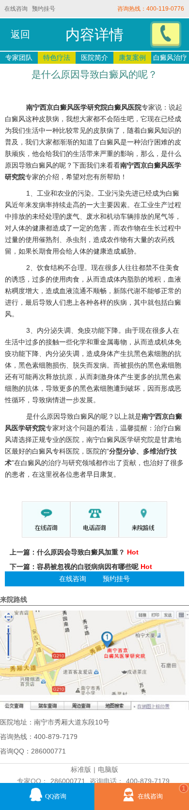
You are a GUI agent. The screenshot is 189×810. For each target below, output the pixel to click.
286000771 (67, 781)
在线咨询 (16, 8)
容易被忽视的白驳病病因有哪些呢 (88, 566)
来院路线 (13, 599)
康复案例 (132, 57)
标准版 (81, 769)
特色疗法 (56, 57)
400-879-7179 (148, 781)
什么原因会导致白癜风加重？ (81, 552)
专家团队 (18, 57)
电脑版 (108, 769)
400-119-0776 (165, 8)
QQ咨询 (55, 796)
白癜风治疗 (170, 57)
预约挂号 (43, 8)
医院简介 (94, 57)
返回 (20, 34)
